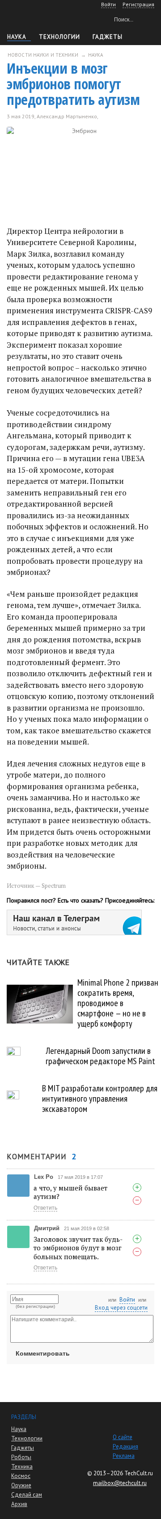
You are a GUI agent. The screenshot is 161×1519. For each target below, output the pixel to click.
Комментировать (43, 1353)
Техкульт (44, 18)
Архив (19, 1504)
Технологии (59, 37)
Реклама (124, 1456)
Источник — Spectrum (36, 886)
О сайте (122, 1437)
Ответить (45, 1208)
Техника (22, 1466)
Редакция (125, 1446)
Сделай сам (26, 1494)
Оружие (21, 1485)
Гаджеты (108, 37)
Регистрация (138, 4)
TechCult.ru (138, 1473)
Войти (127, 1299)
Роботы (21, 1457)
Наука (16, 37)
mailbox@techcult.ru (120, 1483)
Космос (20, 1476)
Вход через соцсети (121, 1307)
